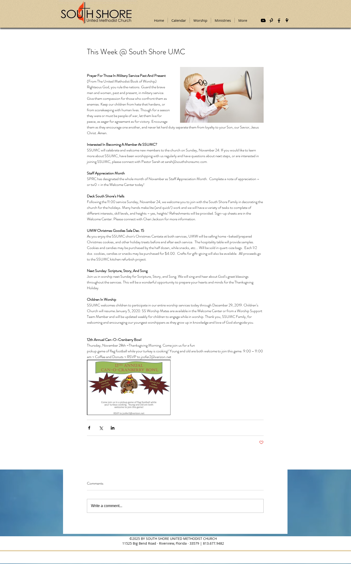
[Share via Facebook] (89, 428)
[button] (200, 20)
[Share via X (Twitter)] (101, 428)
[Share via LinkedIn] (112, 428)
